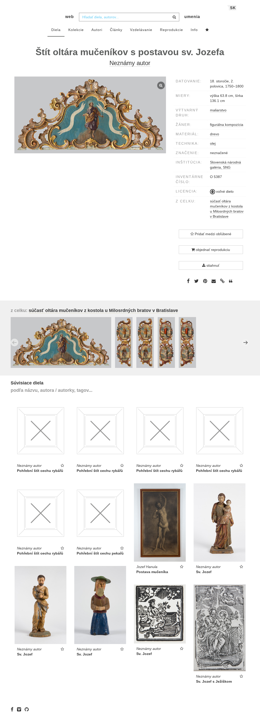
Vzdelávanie (141, 30)
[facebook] (13, 709)
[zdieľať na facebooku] (188, 281)
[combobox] (129, 17)
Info (194, 30)
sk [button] (233, 8)
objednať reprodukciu (212, 250)
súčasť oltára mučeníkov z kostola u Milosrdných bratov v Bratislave (103, 310)
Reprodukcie (171, 30)
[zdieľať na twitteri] (196, 281)
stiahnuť (212, 265)
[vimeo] (20, 709)
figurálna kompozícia (226, 125)
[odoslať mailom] (214, 281)
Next (245, 342)
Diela (56, 30)
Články (116, 30)
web (69, 16)
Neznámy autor (129, 62)
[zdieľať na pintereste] (205, 281)
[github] (28, 709)
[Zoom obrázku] (90, 115)
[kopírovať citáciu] (230, 281)
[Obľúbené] (207, 30)
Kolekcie (76, 30)
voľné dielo (224, 191)
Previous (14, 342)
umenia (192, 16)
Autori (96, 30)
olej (213, 143)
